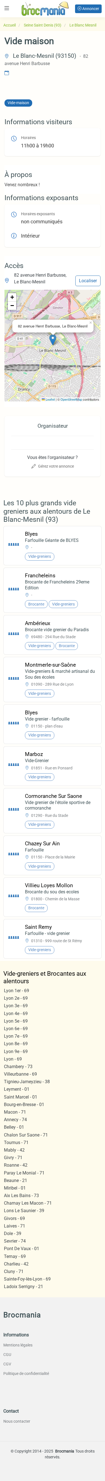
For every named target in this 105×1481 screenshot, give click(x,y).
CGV (7, 1364)
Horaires (28, 137)
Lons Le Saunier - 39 (24, 1210)
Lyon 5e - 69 (16, 1021)
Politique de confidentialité (26, 1373)
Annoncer (90, 8)
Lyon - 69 (13, 1059)
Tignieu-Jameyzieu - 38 (27, 1081)
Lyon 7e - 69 (16, 1036)
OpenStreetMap (71, 399)
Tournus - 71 (16, 1142)
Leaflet (50, 399)
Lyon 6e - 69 (16, 1028)
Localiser (88, 280)
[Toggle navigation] (6, 8)
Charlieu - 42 (16, 1264)
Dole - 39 (12, 1233)
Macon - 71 (15, 1112)
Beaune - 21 (15, 1180)
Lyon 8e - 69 (16, 1043)
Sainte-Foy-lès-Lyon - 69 (27, 1279)
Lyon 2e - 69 (16, 998)
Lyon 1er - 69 (16, 990)
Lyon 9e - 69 (16, 1051)
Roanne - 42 (15, 1165)
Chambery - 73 (18, 1066)
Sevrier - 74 (15, 1241)
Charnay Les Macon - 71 (28, 1203)
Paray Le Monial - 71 (24, 1173)
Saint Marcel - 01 (20, 1097)
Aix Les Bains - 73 (21, 1195)
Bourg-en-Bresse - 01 (24, 1104)
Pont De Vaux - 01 (21, 1248)
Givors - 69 (14, 1218)
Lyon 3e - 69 (16, 1005)
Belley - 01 (14, 1127)
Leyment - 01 (16, 1089)
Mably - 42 (14, 1150)
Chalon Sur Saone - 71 (26, 1135)
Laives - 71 (14, 1226)
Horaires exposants (38, 214)
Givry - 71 (13, 1157)
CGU (7, 1354)
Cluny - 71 (14, 1271)
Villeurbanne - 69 (20, 1074)
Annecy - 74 (15, 1119)
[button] (52, 340)
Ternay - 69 (15, 1256)
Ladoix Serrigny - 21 (23, 1286)
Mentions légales (17, 1345)
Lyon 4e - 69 (16, 1013)
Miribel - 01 (15, 1188)
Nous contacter (16, 1421)
